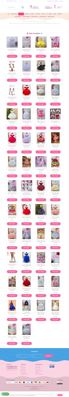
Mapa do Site (23, 369)
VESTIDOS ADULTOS (42, 16)
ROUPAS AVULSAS (51, 16)
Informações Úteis (38, 364)
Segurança (37, 372)
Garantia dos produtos (39, 370)
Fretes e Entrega (38, 369)
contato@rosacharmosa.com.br (11, 369)
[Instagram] (51, 367)
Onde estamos (23, 372)
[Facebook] (53, 367)
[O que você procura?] (23, 7)
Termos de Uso (37, 367)
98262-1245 (49, 7)
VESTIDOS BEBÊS (18, 16)
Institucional (23, 364)
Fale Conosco (23, 367)
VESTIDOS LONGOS (34, 16)
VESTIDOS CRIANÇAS (26, 16)
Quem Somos (23, 370)
